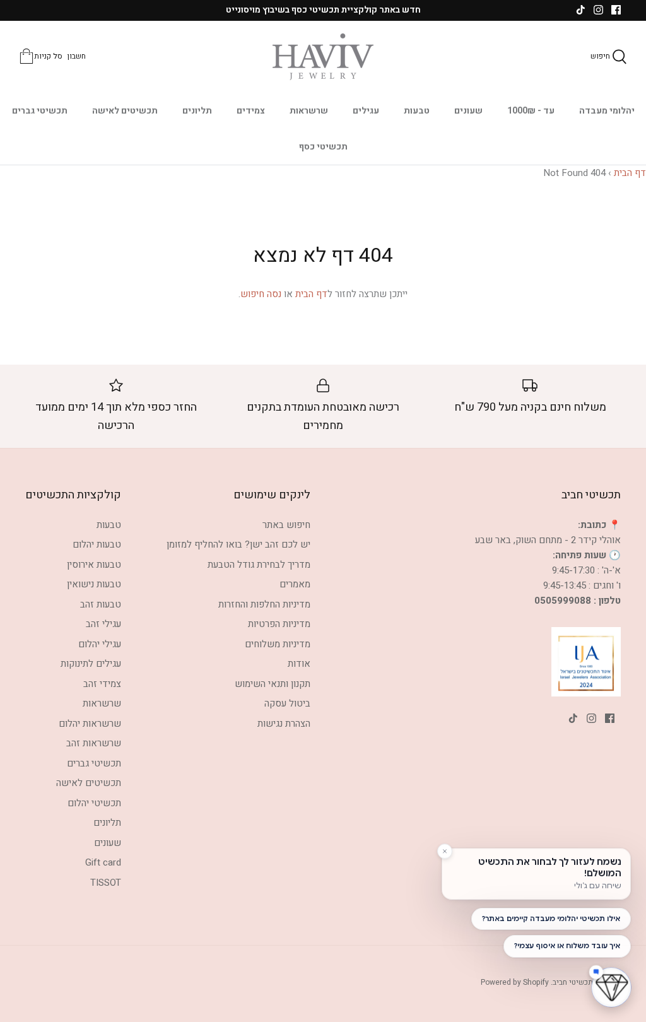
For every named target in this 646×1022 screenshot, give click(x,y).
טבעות (417, 110)
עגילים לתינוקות (91, 664)
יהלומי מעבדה (607, 110)
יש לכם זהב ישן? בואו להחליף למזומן (238, 544)
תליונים (197, 110)
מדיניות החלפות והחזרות (264, 604)
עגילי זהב (103, 624)
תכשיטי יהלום (94, 803)
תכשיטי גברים (40, 110)
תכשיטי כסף (323, 146)
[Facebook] (616, 10)
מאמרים (294, 584)
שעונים (468, 110)
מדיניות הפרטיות (279, 624)
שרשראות (309, 110)
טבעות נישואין (94, 584)
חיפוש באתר (286, 525)
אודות (299, 664)
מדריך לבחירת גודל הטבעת (259, 565)
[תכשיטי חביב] (323, 56)
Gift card (103, 862)
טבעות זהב (100, 604)
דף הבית (630, 173)
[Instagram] (598, 10)
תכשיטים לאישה (125, 110)
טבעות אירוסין (94, 565)
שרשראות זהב (93, 743)
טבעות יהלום (97, 544)
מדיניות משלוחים (277, 644)
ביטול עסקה (287, 703)
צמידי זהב (102, 684)
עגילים (366, 110)
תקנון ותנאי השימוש (272, 684)
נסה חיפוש (260, 294)
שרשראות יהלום (90, 724)
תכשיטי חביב (573, 982)
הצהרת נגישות (283, 724)
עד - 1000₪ (531, 110)
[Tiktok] (580, 10)
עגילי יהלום (99, 644)
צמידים (251, 110)
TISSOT (105, 883)
